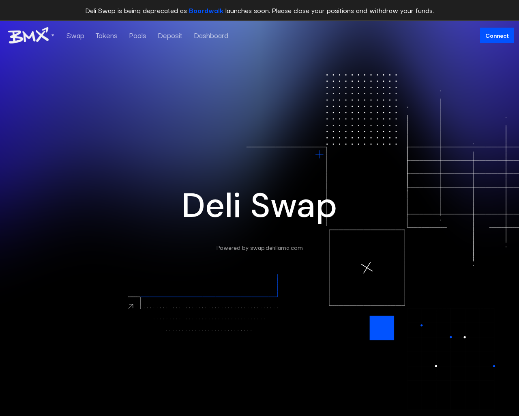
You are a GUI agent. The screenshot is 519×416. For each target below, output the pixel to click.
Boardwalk (206, 9)
